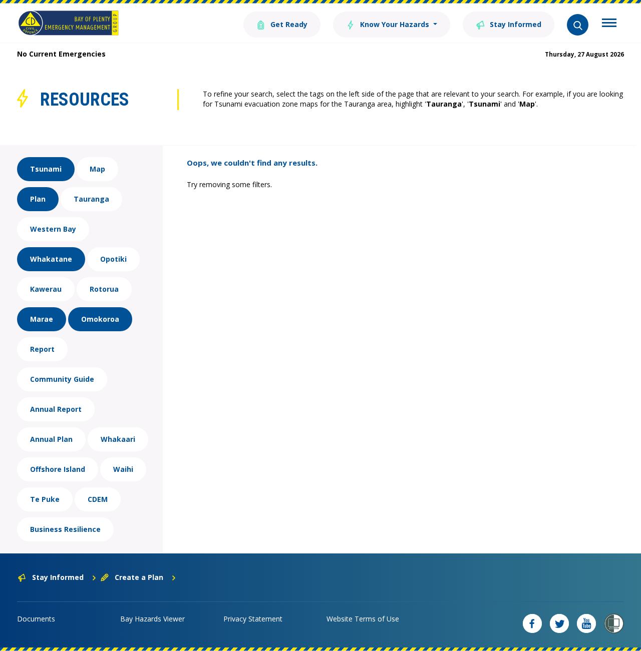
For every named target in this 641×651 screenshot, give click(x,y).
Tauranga (91, 199)
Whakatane (51, 259)
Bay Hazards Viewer (152, 618)
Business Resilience (65, 529)
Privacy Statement (252, 618)
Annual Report (56, 409)
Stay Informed (514, 24)
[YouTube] (586, 623)
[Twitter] (559, 623)
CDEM (98, 499)
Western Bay (53, 229)
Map (97, 169)
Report (42, 349)
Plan (38, 199)
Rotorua (104, 289)
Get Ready (287, 24)
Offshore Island (57, 469)
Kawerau (46, 289)
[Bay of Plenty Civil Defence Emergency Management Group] (68, 23)
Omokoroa (100, 319)
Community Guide (62, 379)
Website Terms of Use (363, 618)
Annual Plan (51, 439)
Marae (41, 319)
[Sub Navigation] (609, 24)
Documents (36, 618)
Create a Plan (139, 577)
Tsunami (46, 169)
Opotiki (113, 259)
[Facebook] (532, 623)
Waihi (123, 469)
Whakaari (118, 439)
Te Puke (45, 499)
